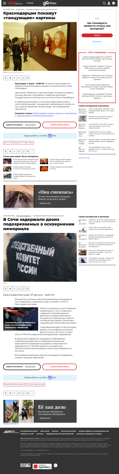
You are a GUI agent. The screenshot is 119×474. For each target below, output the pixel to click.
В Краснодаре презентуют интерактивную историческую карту (24, 176)
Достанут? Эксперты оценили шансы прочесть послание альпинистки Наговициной (102, 244)
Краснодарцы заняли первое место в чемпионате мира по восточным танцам (60, 161)
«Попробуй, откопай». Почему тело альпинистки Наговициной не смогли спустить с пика (101, 260)
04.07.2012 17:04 (8, 9)
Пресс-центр (44, 431)
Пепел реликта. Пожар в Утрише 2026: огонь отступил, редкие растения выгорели (97, 68)
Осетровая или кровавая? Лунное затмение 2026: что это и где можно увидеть (97, 96)
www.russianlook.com (16, 72)
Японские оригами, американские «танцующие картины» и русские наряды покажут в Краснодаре (25, 161)
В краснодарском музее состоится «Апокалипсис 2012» (24, 168)
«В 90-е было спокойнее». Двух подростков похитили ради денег (101, 228)
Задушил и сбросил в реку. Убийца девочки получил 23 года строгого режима (97, 78)
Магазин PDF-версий (68, 431)
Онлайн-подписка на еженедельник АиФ (94, 431)
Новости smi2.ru (11, 209)
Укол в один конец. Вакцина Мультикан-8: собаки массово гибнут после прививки (97, 87)
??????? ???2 (84, 158)
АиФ (5, 283)
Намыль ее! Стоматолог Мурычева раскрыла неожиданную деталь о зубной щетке (101, 237)
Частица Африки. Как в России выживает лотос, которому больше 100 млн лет (101, 149)
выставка (67, 86)
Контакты (39, 434)
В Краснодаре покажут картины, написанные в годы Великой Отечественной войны (46, 114)
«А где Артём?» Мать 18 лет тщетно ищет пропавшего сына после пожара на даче (101, 126)
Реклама (55, 431)
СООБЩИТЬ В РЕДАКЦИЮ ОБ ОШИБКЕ (89, 434)
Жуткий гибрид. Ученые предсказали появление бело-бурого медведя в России (102, 141)
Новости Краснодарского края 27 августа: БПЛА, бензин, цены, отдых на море (97, 59)
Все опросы (97, 41)
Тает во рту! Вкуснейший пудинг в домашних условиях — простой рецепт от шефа (101, 252)
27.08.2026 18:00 (9, 216)
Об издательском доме (29, 431)
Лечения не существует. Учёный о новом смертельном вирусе (101, 117)
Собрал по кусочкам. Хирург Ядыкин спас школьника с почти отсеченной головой (102, 221)
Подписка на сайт (27, 434)
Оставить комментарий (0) (59, 125)
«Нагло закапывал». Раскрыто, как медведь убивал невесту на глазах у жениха (102, 110)
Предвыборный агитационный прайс (60, 434)
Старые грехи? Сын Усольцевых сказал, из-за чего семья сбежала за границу (102, 133)
